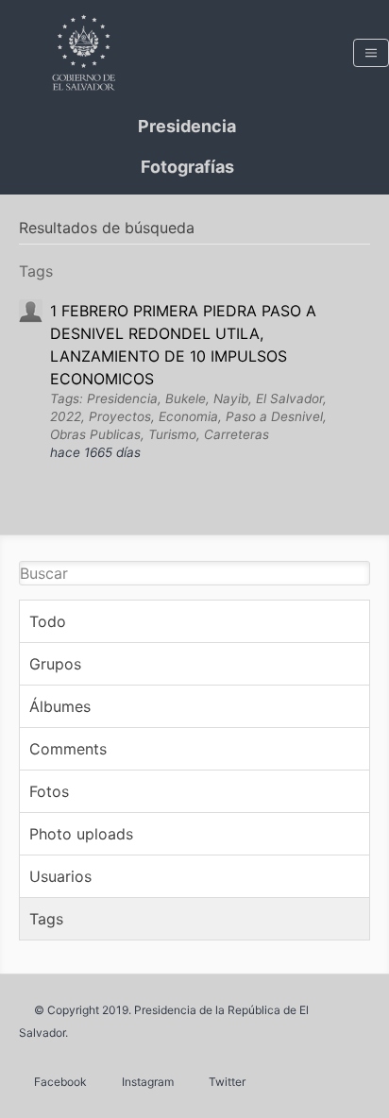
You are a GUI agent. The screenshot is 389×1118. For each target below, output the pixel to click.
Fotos (49, 791)
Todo (47, 621)
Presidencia (187, 126)
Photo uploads (81, 833)
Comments (68, 748)
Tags (46, 918)
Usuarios (60, 876)
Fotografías (187, 167)
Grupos (55, 663)
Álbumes (60, 706)
